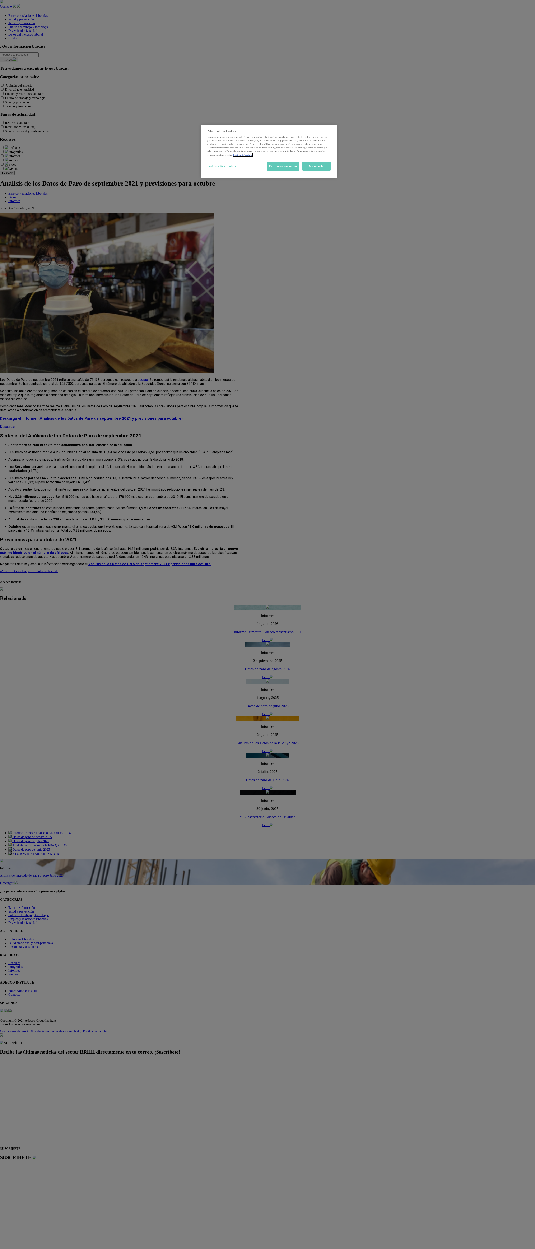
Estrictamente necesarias (283, 166)
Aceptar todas (316, 166)
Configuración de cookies (221, 166)
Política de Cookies (242, 155)
